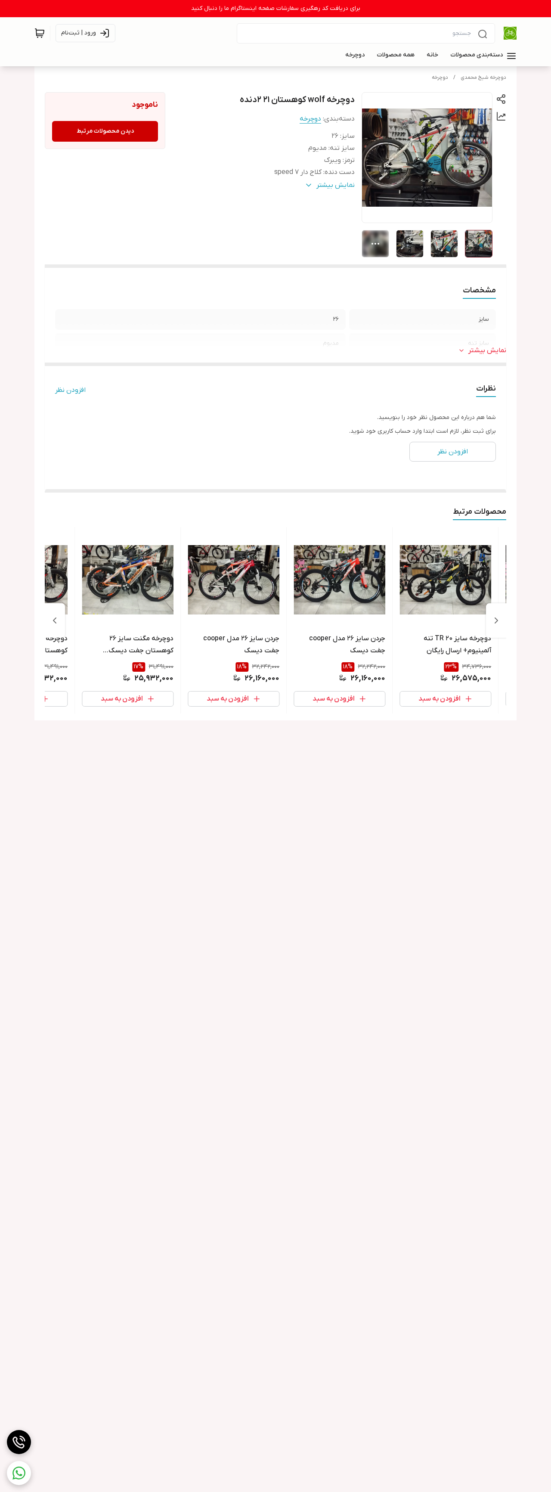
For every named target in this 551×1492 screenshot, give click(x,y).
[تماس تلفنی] (19, 1442)
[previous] (496, 620)
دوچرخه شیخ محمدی (483, 77)
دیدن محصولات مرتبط (105, 131)
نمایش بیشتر (487, 350)
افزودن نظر (70, 390)
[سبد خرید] (39, 33)
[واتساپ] (19, 1473)
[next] (54, 620)
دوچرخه (440, 77)
